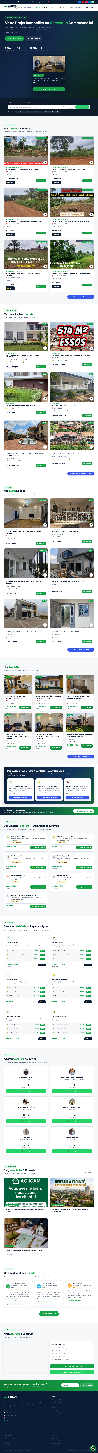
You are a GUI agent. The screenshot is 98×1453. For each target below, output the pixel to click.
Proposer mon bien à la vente (20, 797)
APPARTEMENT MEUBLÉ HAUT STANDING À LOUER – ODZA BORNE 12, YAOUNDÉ (18, 736)
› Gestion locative (9, 1441)
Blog (71, 7)
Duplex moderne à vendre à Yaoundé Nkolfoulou (21, 405)
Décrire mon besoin (77, 797)
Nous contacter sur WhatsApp (73, 1372)
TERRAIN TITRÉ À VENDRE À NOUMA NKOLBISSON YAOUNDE (71, 273)
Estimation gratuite (88, 7)
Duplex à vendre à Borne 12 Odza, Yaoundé (65, 454)
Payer (42, 951)
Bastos (39, 112)
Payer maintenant (39, 906)
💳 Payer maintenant (38, 847)
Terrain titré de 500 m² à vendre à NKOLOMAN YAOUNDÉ (24, 221)
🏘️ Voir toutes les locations (81, 650)
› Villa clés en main (9, 1438)
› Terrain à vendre (56, 1399)
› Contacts (54, 1438)
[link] (26, 161)
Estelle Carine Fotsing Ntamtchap (72, 1077)
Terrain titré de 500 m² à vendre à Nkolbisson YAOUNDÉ (69, 169)
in (89, 2)
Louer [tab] (21, 103)
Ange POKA (26, 1137)
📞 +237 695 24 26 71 (70, 1385)
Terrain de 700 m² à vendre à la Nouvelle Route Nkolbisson (70, 221)
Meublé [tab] (30, 103)
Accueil (38, 7)
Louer (52, 7)
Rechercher (83, 107)
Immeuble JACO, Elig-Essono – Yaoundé (60, 2)
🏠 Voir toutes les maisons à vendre (80, 473)
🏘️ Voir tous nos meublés (81, 756)
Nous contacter (35, 38)
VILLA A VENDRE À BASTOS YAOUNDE (64, 405)
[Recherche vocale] (63, 107)
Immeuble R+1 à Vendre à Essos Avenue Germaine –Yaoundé (71, 355)
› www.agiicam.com (56, 1443)
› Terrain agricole (55, 1413)
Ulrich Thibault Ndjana (26, 1077)
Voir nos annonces (15, 38)
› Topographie (8, 1435)
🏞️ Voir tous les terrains (80, 297)
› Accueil (53, 1430)
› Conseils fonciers (9, 1433)
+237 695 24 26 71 (11, 2)
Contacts (77, 7)
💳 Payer (10, 182)
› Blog (52, 1435)
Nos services (62, 7)
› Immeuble (54, 1410)
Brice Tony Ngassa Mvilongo (72, 1107)
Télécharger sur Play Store (84, 811)
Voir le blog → (88, 1172)
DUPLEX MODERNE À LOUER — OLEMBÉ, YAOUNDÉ (68, 582)
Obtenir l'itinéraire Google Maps (72, 1366)
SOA (46, 112)
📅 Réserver (25, 707)
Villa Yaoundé (54, 112)
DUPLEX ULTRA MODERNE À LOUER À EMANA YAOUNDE (23, 632)
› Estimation (7, 1443)
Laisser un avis (50, 1314)
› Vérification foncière (10, 1430)
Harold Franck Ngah (72, 1137)
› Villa (52, 1404)
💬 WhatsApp (26, 1091)
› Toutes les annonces (57, 1433)
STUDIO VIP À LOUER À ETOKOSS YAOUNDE (66, 532)
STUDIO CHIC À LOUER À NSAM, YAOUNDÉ (65, 632)
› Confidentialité (55, 1441)
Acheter (44, 7)
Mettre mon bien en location (49, 797)
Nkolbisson (30, 112)
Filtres (71, 107)
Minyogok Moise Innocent (26, 1107)
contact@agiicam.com (39, 2)
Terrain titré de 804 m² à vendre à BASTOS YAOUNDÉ (22, 169)
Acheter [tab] (12, 103)
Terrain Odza (19, 112)
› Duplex (53, 1407)
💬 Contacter (41, 181)
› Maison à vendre (56, 1402)
